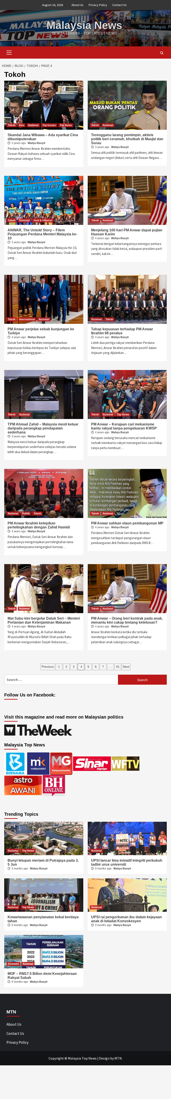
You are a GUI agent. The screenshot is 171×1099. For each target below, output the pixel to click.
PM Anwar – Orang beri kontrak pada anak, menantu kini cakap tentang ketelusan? (127, 620)
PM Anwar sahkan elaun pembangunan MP (127, 523)
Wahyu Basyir (36, 143)
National (33, 125)
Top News (66, 125)
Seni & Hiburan (42, 220)
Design (104, 1058)
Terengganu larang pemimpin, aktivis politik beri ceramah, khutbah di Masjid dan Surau (127, 139)
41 (118, 666)
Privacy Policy (98, 5)
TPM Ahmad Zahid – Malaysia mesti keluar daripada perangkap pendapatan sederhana (43, 428)
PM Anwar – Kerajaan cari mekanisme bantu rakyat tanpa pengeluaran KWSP (124, 426)
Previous (48, 666)
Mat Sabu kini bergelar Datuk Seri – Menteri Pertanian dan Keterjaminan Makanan (44, 620)
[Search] (162, 53)
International (27, 319)
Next (126, 666)
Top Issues (49, 125)
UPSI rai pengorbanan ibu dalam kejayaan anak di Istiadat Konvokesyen (126, 919)
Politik (26, 513)
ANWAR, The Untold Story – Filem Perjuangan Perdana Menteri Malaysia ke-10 (42, 234)
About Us (77, 5)
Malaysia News (84, 25)
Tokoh (11, 125)
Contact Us (119, 5)
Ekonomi (13, 963)
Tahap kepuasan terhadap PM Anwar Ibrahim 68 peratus (122, 331)
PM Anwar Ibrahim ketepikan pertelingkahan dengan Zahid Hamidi (39, 525)
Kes (21, 125)
